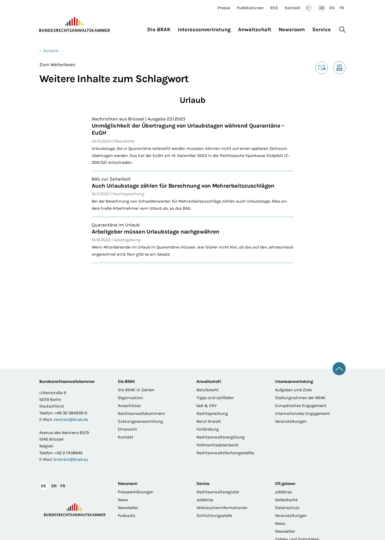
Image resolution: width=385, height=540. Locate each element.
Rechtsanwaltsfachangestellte (225, 452)
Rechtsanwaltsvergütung (220, 437)
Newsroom (127, 483)
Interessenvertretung (294, 381)
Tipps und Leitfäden (215, 397)
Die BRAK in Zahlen (136, 389)
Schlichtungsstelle (214, 515)
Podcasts (126, 515)
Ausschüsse (129, 405)
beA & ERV (206, 405)
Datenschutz (287, 507)
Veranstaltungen (291, 421)
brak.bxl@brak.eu (71, 459)
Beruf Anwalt (208, 421)
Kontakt (292, 8)
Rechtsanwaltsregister (217, 491)
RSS (274, 8)
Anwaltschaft (208, 381)
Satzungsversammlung (140, 421)
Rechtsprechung (212, 413)
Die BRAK (126, 381)
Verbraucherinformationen (222, 507)
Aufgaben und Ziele (293, 389)
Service (203, 483)
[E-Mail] (321, 67)
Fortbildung (207, 429)
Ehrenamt (127, 429)
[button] (160, 28)
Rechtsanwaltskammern (141, 413)
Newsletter (128, 507)
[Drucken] (339, 67)
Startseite (51, 51)
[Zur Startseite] (74, 24)
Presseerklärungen (135, 491)
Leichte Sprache (309, 8)
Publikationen (250, 8)
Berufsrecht (207, 389)
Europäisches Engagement (300, 405)
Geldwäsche (286, 499)
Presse (224, 8)
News (123, 499)
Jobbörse (204, 499)
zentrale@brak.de (71, 419)
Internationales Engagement (302, 413)
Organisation (130, 397)
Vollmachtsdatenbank (217, 444)
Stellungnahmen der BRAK (300, 397)
